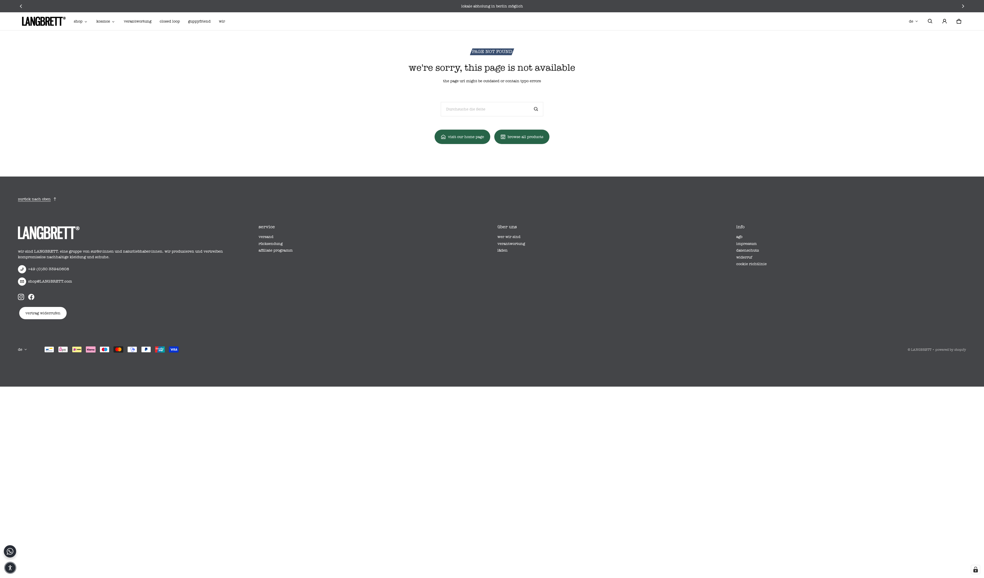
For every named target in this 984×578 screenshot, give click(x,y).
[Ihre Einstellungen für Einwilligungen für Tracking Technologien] (975, 569)
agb (739, 236)
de (911, 21)
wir (222, 21)
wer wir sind (508, 236)
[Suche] (536, 109)
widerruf (744, 257)
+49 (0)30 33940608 (48, 269)
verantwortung (137, 21)
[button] (930, 21)
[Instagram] (21, 297)
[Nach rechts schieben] (963, 6)
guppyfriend (199, 21)
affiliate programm (276, 250)
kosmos (103, 21)
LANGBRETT (921, 350)
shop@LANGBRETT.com (50, 281)
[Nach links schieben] (21, 6)
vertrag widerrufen (42, 313)
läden (502, 250)
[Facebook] (31, 297)
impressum (746, 243)
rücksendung (271, 243)
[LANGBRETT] (44, 21)
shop (78, 21)
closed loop (170, 21)
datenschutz (747, 250)
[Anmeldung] (944, 21)
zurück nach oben (34, 199)
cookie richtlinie (751, 264)
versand (266, 236)
